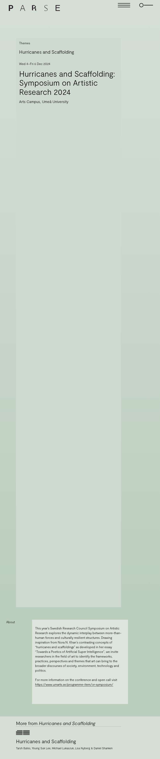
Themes (24, 43)
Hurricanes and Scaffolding (46, 52)
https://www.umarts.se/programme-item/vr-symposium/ (74, 684)
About (10, 622)
